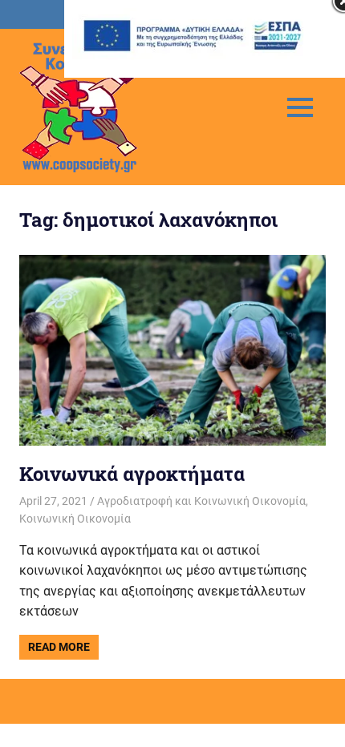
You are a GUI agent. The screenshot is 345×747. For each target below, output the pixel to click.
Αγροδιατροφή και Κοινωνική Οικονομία (201, 501)
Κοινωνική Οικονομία (75, 518)
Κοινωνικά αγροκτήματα (132, 474)
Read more (59, 646)
